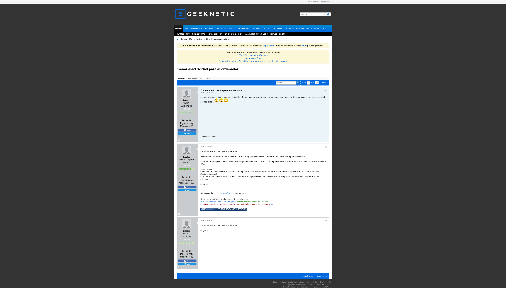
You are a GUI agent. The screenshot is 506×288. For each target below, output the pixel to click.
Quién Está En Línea (233, 34)
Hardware (199, 39)
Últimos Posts (183, 34)
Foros (178, 28)
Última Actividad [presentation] (195, 79)
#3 (326, 221)
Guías (219, 28)
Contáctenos (308, 276)
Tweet (188, 133)
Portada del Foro (187, 39)
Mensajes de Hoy (215, 34)
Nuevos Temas (198, 34)
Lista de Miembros (278, 34)
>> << (236, 204)
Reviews (209, 28)
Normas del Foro (253, 58)
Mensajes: (185, 126)
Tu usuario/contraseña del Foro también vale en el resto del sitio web (253, 61)
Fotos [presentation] (207, 79)
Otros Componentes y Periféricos (218, 39)
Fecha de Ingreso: (185, 122)
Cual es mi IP (317, 28)
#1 (326, 90)
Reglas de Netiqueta (227, 201)
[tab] (182, 78)
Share (188, 130)
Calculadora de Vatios (296, 28)
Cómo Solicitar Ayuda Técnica (253, 55)
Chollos (277, 28)
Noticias (228, 28)
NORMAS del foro (208, 201)
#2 (326, 147)
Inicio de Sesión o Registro (318, 2)
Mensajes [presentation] (181, 79)
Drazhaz (186, 157)
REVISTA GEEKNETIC (193, 28)
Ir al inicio (322, 276)
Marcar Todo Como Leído (256, 34)
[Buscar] (328, 14)
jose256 (186, 100)
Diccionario (242, 28)
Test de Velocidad (261, 28)
